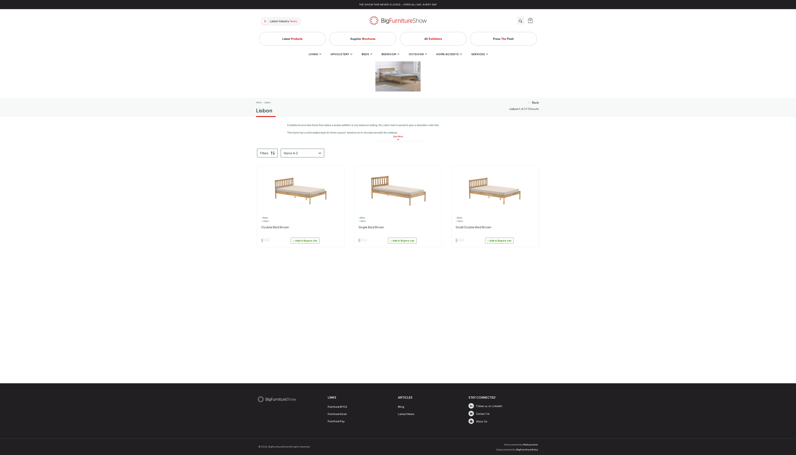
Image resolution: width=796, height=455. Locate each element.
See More (398, 136)
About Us (481, 421)
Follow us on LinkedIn (489, 406)
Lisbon (267, 102)
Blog (401, 406)
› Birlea (264, 217)
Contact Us (483, 414)
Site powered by (521, 444)
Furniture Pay (336, 421)
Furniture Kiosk (337, 414)
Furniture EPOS (337, 406)
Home (259, 102)
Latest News (406, 414)
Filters (264, 153)
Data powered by (517, 449)
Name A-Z (291, 153)
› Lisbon (265, 221)
